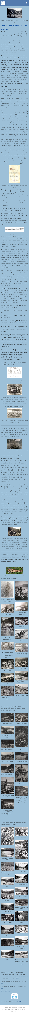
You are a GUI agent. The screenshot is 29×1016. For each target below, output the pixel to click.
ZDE (24, 976)
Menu (26, 2)
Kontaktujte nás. (5, 991)
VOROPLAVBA (18, 1001)
